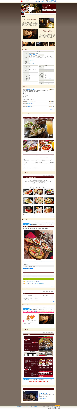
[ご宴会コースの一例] (38, 258)
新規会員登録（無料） (53, 0)
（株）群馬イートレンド (57, 407)
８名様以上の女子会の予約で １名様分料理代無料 (33, 281)
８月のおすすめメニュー (30, 103)
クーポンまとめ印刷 (49, 1)
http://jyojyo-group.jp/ (31, 60)
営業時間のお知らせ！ (31, 89)
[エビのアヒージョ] (39, 195)
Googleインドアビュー (43, 393)
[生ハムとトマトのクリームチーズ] (28, 195)
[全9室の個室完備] (46, 323)
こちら (54, 406)
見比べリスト (43, 1)
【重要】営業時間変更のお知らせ (31, 101)
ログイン (49, 0)
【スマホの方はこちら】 (42, 398)
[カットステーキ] (49, 195)
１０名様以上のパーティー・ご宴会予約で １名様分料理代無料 (35, 283)
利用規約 (35, 406)
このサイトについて (24, 406)
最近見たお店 (38, 1)
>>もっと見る (52, 109)
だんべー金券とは (49, 78)
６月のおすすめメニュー (30, 106)
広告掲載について (19, 406)
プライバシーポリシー (31, 406)
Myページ (55, 1)
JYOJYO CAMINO (31, 63)
